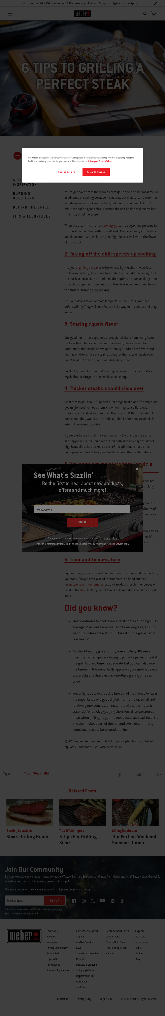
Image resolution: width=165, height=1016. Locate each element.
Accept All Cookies (96, 172)
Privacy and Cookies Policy (99, 161)
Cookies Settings (66, 172)
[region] (82, 165)
